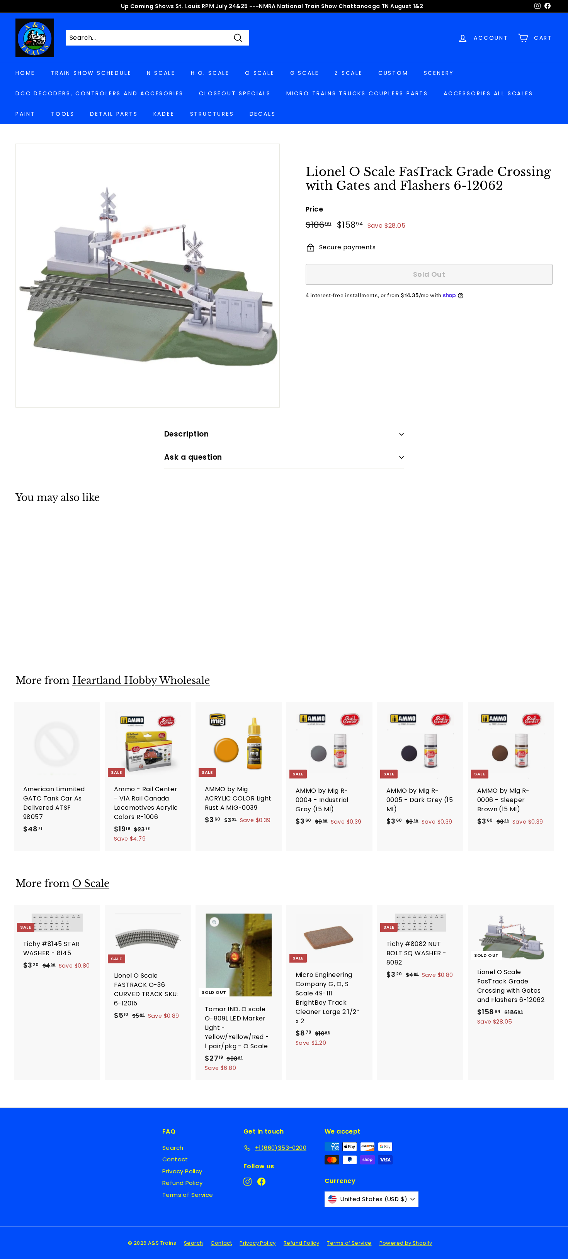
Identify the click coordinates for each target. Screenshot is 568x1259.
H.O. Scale (210, 73)
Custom (393, 73)
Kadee (164, 114)
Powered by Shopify (405, 1243)
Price (314, 209)
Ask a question (193, 457)
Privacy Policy (182, 1171)
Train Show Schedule (91, 73)
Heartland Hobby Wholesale (141, 681)
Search (172, 1148)
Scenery (439, 73)
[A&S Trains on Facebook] (261, 1181)
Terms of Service (187, 1195)
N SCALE (161, 73)
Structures (212, 114)
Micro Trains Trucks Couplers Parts (357, 93)
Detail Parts (114, 114)
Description (186, 434)
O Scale (260, 73)
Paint (25, 114)
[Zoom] (147, 275)
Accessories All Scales (488, 93)
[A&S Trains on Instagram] (247, 1181)
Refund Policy (182, 1183)
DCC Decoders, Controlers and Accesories (99, 93)
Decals (263, 114)
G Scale (305, 73)
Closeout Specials (235, 93)
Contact (175, 1159)
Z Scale (349, 73)
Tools (63, 114)
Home (25, 73)
